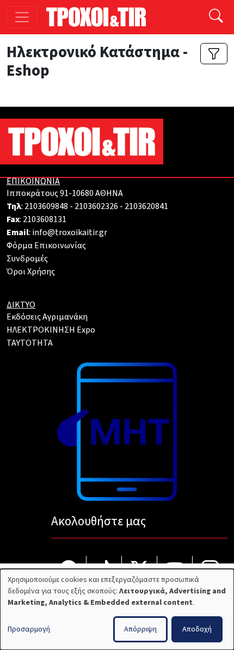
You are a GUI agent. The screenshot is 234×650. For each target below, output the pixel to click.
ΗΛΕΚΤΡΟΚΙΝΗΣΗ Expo (51, 330)
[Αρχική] (100, 17)
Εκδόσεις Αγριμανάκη (47, 317)
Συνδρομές (27, 259)
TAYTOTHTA (30, 343)
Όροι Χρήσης (31, 272)
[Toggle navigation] (22, 17)
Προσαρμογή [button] (29, 629)
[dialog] (117, 609)
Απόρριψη (140, 629)
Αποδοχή (197, 629)
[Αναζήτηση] (216, 17)
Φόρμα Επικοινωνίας (46, 246)
